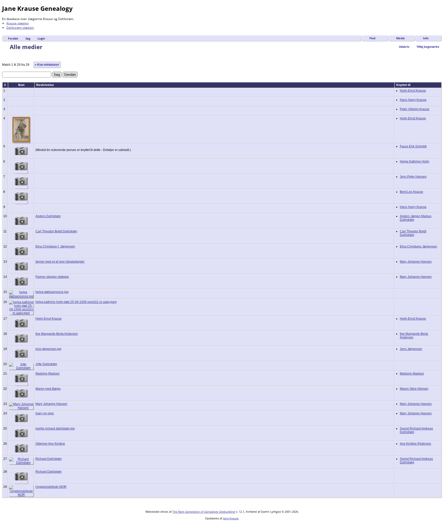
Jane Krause (230, 518)
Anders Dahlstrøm (48, 216)
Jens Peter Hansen (413, 176)
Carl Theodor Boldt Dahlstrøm (56, 231)
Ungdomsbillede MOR (51, 487)
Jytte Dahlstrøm (46, 364)
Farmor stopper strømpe (52, 277)
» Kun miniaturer (47, 64)
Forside (13, 38)
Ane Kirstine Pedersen (415, 443)
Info (426, 38)
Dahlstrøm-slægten (20, 27)
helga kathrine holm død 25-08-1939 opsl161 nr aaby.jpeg (76, 302)
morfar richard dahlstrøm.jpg (55, 428)
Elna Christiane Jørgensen (418, 246)
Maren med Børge (48, 389)
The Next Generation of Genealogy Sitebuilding (203, 512)
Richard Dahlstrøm (48, 459)
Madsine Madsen (47, 373)
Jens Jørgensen (411, 349)
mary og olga (44, 413)
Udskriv (404, 47)
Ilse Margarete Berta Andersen (56, 334)
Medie (400, 38)
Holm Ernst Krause (413, 90)
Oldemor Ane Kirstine (50, 443)
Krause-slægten (17, 23)
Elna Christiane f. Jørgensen (55, 246)
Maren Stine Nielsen (414, 389)
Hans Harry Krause (413, 100)
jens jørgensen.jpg (48, 349)
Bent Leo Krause (411, 192)
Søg (27, 38)
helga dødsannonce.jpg (52, 292)
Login (41, 38)
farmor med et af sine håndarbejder (60, 261)
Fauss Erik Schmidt (413, 146)
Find (372, 38)
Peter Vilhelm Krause (414, 109)
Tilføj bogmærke (428, 47)
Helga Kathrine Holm (414, 161)
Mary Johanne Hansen (416, 261)
